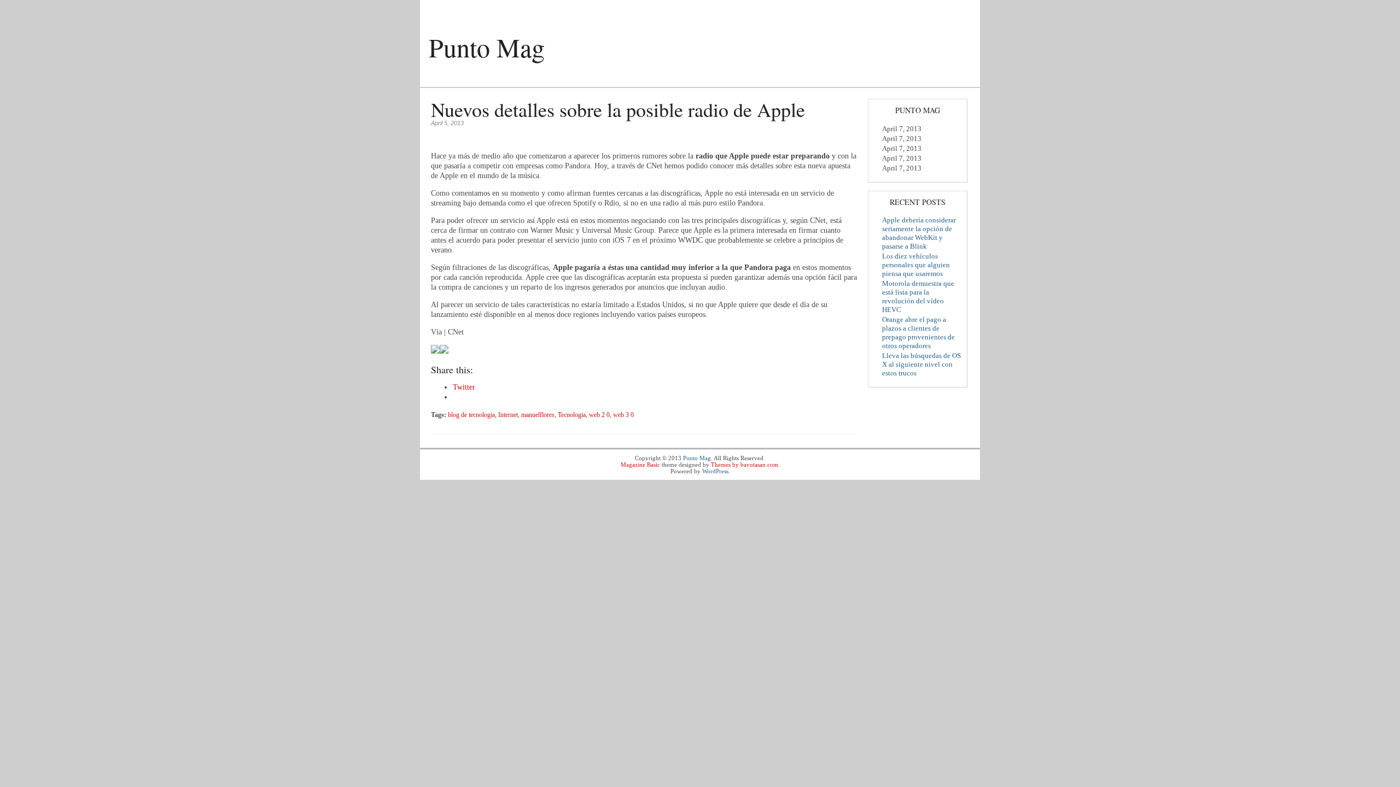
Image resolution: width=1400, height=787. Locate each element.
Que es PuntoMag (455, 79)
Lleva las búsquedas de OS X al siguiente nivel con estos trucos (921, 364)
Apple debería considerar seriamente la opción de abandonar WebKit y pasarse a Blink (919, 233)
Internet (508, 415)
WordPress (715, 471)
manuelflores (538, 415)
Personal (513, 79)
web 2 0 (599, 415)
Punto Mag (487, 47)
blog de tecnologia (471, 415)
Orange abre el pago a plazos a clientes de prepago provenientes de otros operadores (918, 332)
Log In (960, 9)
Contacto (556, 79)
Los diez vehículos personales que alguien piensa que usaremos (916, 265)
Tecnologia (572, 415)
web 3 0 (623, 415)
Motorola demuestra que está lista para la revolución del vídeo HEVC (918, 296)
